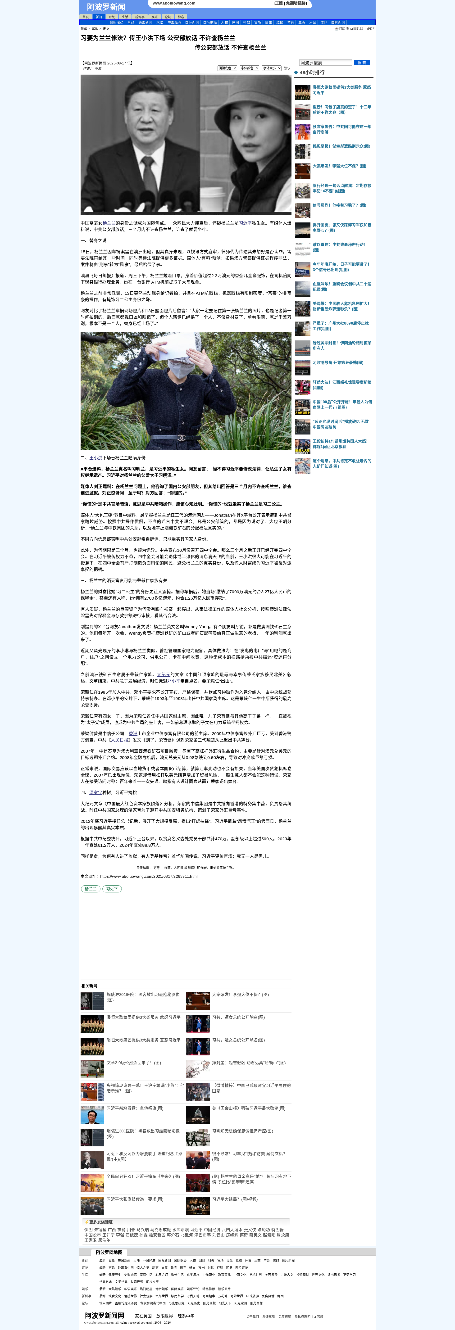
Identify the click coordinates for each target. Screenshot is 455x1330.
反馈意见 (268, 1316)
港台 (312, 22)
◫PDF (369, 29)
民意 (229, 1267)
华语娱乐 (130, 1289)
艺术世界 (255, 1274)
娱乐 (154, 17)
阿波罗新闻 (106, 7)
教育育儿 (224, 1274)
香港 (133, 733)
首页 (85, 17)
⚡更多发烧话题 (98, 1222)
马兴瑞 (142, 1230)
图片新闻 (288, 1260)
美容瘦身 (271, 1274)
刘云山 (218, 1235)
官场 (257, 22)
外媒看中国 (126, 1267)
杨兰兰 (109, 223)
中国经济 (174, 22)
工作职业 (208, 1274)
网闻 (235, 22)
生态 (301, 22)
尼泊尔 (104, 1240)
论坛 (168, 17)
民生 (268, 22)
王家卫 (90, 1240)
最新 (116, 22)
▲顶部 (318, 1316)
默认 (287, 68)
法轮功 (264, 1230)
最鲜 (102, 1296)
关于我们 (252, 1316)
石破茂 (132, 1235)
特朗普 (277, 1230)
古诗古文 (287, 1274)
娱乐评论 (193, 1289)
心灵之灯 (161, 1274)
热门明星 (146, 1289)
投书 (201, 1267)
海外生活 (177, 1274)
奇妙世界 (236, 1296)
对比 (211, 1267)
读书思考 (334, 1274)
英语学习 (349, 1274)
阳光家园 (240, 1303)
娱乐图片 (224, 1289)
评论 (112, 17)
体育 (290, 22)
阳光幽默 (209, 1303)
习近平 (245, 223)
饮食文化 (115, 1296)
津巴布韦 (202, 1235)
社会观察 (146, 1296)
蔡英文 (255, 1235)
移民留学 (177, 1296)
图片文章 (152, 1282)
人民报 (178, 867)
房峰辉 (232, 1235)
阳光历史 (193, 1303)
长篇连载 (137, 1282)
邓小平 (173, 681)
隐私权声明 (303, 1316)
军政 (130, 22)
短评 (183, 1267)
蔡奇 (244, 1235)
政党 (174, 1267)
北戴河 (187, 1235)
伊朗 (88, 1230)
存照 (220, 1267)
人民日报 (119, 740)
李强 (120, 1235)
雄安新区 (157, 1235)
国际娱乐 (177, 1289)
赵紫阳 (269, 1235)
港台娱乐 (161, 1289)
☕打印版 (342, 29)
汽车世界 (161, 1296)
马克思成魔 (160, 1230)
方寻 (157, 867)
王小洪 (95, 458)
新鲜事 (140, 17)
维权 (279, 22)
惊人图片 (105, 1303)
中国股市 (92, 1235)
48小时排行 (312, 72)
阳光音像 (256, 1303)
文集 (164, 1267)
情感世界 (130, 1296)
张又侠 (250, 1230)
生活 (125, 17)
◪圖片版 (357, 29)
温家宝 (95, 792)
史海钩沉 (130, 1274)
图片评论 (241, 1267)
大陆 (159, 22)
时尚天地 (193, 1296)
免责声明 (284, 1316)
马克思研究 (176, 1303)
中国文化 (240, 1274)
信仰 (323, 22)
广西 (112, 1230)
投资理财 (302, 1274)
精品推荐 (208, 1289)
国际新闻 (192, 22)
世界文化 (318, 1274)
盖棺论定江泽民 (126, 1303)
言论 (112, 1267)
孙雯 (143, 1235)
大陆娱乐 (115, 1289)
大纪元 (163, 674)
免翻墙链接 (296, 3)
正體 (279, 3)
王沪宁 (108, 1235)
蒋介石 (173, 1235)
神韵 (121, 1230)
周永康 (283, 1235)
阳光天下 (225, 1303)
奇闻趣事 (208, 1296)
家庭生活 (146, 1274)
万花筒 (223, 1296)
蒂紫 (97, 68)
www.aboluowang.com (174, 3)
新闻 (99, 17)
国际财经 (210, 22)
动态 (155, 1267)
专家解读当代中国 (153, 1303)
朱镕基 (100, 1230)
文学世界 (121, 1282)
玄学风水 (193, 1274)
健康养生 (115, 1274)
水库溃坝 (180, 1230)
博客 (181, 17)
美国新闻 (145, 22)
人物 (224, 22)
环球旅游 (252, 1296)
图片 (338, 22)
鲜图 (280, 1296)
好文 (192, 1267)
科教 (246, 22)
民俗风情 (268, 1296)
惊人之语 (142, 1267)
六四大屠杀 (232, 1230)
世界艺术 (105, 1282)
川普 (131, 1230)
